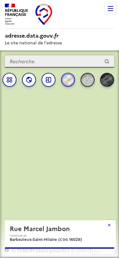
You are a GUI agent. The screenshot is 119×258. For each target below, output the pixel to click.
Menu (110, 8)
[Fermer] (109, 225)
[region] (59, 154)
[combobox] (59, 61)
